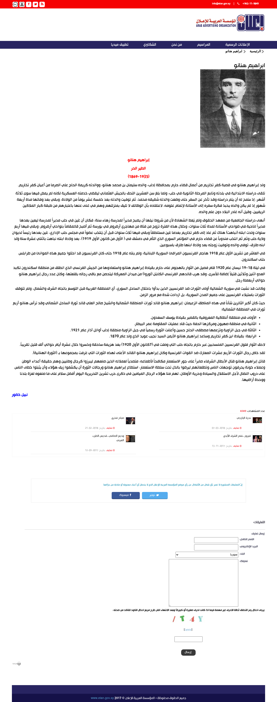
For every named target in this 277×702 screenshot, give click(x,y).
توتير (152, 495)
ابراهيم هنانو (233, 51)
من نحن (176, 45)
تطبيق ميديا (119, 45)
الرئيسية (255, 51)
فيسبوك (124, 495)
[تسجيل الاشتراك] (22, 4)
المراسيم (203, 45)
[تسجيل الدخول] (15, 4)
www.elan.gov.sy (102, 698)
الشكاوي (149, 45)
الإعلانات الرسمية (237, 45)
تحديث (188, 629)
